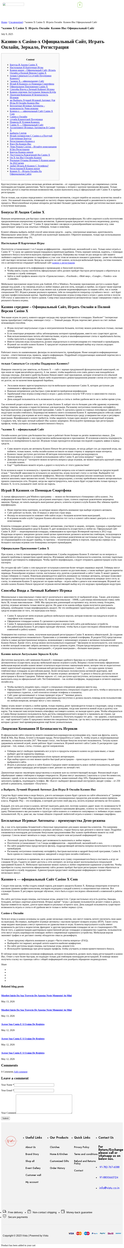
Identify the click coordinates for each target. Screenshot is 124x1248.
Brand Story (32, 1154)
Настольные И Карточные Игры (26, 67)
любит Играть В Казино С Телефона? (29, 165)
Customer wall (33, 1175)
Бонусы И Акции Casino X (24, 64)
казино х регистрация (63, 262)
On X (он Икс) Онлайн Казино (26, 157)
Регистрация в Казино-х (22, 141)
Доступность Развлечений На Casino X (30, 155)
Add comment (20, 1071)
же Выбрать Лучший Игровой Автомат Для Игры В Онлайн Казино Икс (32, 101)
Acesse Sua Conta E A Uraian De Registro (22, 1024)
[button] (110, 4)
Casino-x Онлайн (18, 116)
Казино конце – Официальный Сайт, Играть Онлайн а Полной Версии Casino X (33, 71)
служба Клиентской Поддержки (26, 119)
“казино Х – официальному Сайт (27, 81)
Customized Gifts (59, 1161)
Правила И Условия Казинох (25, 122)
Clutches (54, 1147)
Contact (78, 1170)
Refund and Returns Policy (85, 1162)
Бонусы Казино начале (21, 152)
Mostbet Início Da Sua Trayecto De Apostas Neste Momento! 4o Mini (36, 995)
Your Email (7, 1090)
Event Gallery (33, 1168)
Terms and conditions (86, 1154)
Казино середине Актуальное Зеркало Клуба (33, 92)
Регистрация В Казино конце (25, 168)
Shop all (30, 1161)
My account (32, 1182)
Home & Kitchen (59, 1154)
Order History (57, 1168)
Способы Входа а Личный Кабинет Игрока (32, 89)
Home (4, 22)
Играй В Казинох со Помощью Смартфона (32, 84)
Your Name (7, 1085)
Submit (5, 1118)
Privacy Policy (81, 1147)
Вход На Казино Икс (20, 144)
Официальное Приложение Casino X (29, 86)
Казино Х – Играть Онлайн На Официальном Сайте (26, 172)
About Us (31, 1147)
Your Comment (8, 1113)
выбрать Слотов (18, 133)
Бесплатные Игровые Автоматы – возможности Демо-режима (27, 107)
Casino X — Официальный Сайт (26, 125)
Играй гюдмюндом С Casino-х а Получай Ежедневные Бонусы (31, 137)
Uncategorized (16, 22)
